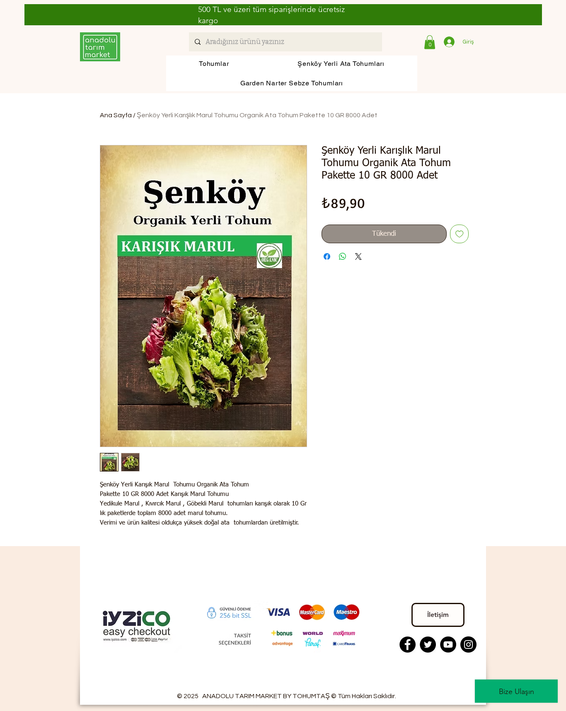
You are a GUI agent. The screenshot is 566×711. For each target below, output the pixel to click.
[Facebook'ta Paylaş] (327, 256)
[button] (429, 42)
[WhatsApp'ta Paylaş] (343, 256)
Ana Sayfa (116, 115)
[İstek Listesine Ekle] (459, 234)
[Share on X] (358, 256)
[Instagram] (468, 644)
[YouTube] (448, 644)
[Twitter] (428, 644)
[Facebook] (407, 644)
